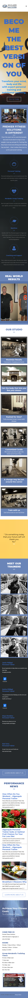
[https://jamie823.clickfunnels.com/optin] (14, 980)
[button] (26, 6)
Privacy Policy (18, 994)
